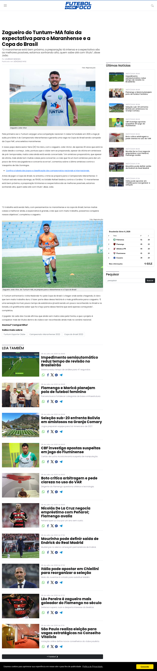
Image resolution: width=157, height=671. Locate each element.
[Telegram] (61, 375)
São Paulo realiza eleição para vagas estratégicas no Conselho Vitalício (71, 633)
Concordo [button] (145, 667)
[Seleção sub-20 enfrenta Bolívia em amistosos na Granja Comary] (20, 425)
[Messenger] (56, 375)
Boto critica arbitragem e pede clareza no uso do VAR (69, 480)
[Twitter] (52, 374)
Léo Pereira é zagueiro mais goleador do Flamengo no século (71, 601)
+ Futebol (51, 656)
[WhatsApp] (43, 375)
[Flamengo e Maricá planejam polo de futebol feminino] (20, 395)
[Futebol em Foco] (78, 5)
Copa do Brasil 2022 (73, 334)
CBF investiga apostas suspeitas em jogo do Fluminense (70, 450)
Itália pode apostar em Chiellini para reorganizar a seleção (70, 571)
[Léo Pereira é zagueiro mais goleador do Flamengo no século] (20, 606)
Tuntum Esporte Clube (14, 334)
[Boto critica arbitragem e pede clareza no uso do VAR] (20, 485)
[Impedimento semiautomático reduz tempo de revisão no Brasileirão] (20, 364)
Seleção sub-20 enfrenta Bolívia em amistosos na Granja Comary (71, 420)
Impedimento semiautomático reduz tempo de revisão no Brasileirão (69, 361)
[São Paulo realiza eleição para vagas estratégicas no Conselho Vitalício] (20, 636)
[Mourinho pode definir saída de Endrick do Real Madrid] (20, 546)
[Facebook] (48, 375)
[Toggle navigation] (152, 5)
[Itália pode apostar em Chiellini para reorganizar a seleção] (20, 576)
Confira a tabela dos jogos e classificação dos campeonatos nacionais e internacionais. (48, 170)
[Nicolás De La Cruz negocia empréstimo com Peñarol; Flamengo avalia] (20, 515)
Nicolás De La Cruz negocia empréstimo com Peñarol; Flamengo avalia (65, 512)
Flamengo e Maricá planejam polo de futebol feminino (68, 390)
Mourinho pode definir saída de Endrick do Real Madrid (69, 541)
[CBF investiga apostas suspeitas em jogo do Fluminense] (20, 455)
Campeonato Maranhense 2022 (44, 334)
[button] (133, 667)
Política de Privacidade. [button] (92, 666)
